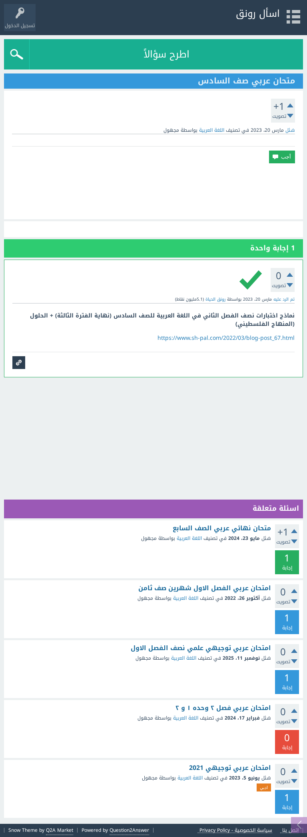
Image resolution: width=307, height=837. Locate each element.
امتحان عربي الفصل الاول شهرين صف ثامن (204, 588)
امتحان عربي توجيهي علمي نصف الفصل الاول (201, 648)
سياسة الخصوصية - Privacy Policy (235, 830)
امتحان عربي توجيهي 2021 (230, 768)
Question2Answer (129, 830)
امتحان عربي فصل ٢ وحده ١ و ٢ (223, 708)
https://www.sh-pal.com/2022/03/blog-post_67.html (226, 338)
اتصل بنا (290, 830)
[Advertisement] (153, 191)
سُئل (290, 130)
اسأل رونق (258, 13)
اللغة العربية (211, 130)
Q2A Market (59, 830)
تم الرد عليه (284, 299)
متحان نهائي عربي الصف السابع (222, 528)
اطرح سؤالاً (166, 54)
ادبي (264, 787)
